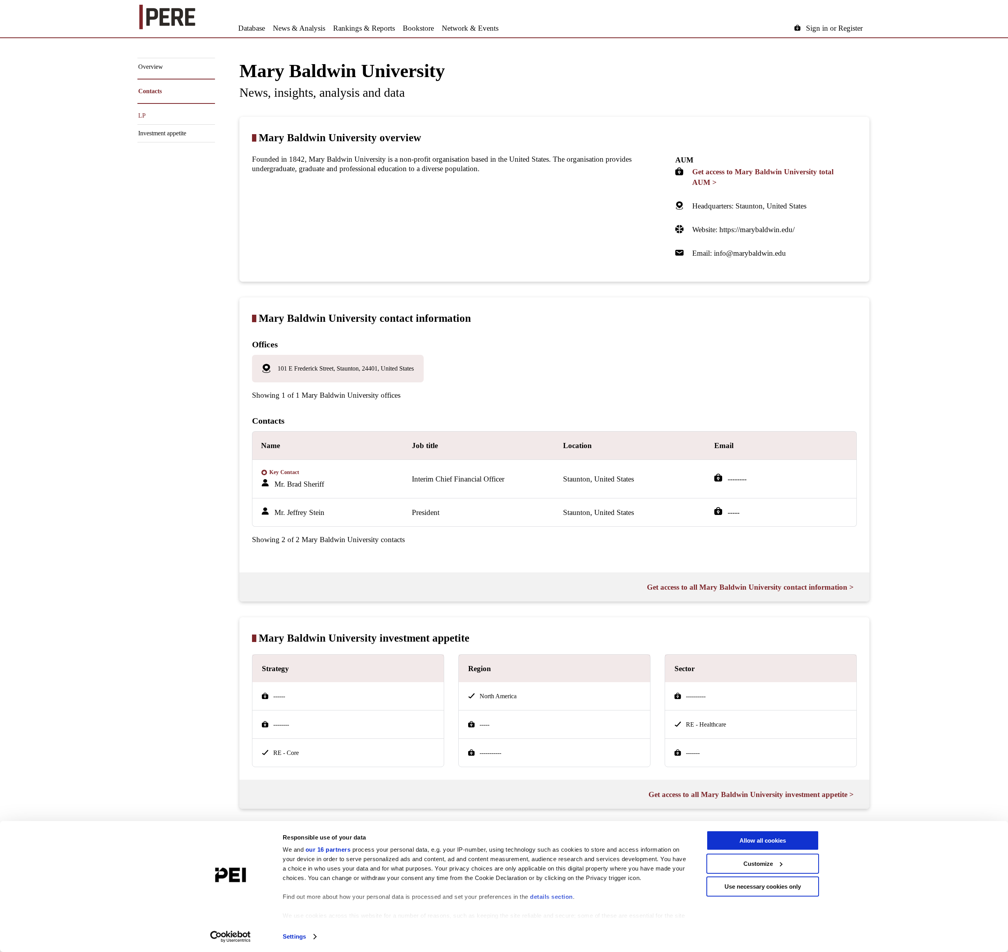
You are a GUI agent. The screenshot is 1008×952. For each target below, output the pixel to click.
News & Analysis (299, 28)
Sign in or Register (834, 28)
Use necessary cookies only (762, 886)
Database (251, 28)
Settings (294, 936)
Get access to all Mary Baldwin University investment (751, 794)
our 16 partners (328, 849)
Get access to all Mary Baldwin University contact (750, 587)
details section (551, 896)
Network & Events (470, 28)
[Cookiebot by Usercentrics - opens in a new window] (230, 937)
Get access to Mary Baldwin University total (763, 177)
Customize (758, 863)
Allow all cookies (762, 840)
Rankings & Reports (364, 28)
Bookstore (418, 28)
